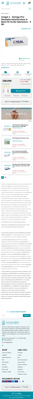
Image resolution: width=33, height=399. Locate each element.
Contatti (19, 355)
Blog (19, 357)
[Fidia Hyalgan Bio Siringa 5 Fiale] (7, 142)
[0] (30, 4)
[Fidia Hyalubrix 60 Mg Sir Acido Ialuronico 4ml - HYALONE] (7, 129)
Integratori (4, 355)
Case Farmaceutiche (22, 359)
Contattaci (14, 132)
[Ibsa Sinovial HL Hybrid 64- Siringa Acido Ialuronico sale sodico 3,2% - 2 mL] (7, 168)
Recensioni (17, 95)
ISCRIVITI (26, 315)
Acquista (21, 91)
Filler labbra (4, 367)
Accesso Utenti (21, 362)
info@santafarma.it (7, 340)
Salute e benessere (6, 357)
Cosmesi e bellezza (6, 352)
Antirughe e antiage (6, 371)
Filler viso (4, 364)
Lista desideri (7, 95)
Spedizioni (20, 367)
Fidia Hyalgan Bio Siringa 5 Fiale (20, 138)
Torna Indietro (5, 13)
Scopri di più (5, 67)
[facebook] (3, 345)
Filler (3, 359)
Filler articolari (5, 362)
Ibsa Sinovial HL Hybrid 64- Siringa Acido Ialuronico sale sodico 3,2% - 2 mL (21, 166)
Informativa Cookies (22, 374)
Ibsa (13, 154)
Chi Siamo (20, 352)
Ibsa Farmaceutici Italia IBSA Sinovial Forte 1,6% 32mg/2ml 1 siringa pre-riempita (20, 153)
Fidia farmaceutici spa (17, 127)
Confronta (25, 95)
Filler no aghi (5, 369)
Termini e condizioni (22, 364)
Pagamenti (20, 369)
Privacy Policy (21, 371)
